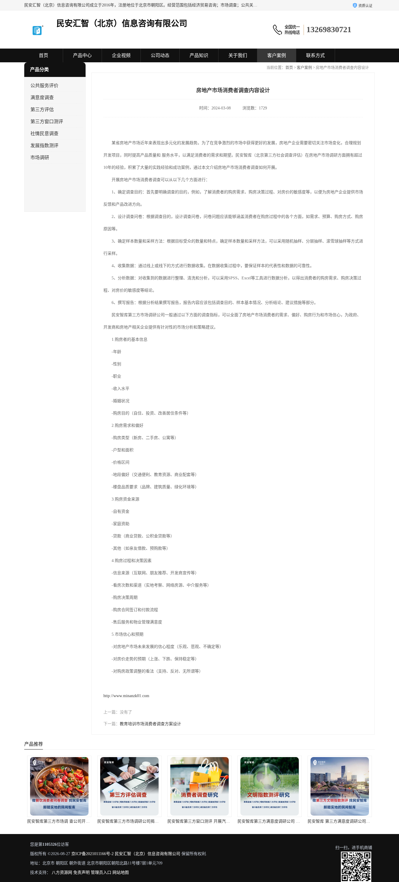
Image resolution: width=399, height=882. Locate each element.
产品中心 (82, 55)
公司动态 (160, 55)
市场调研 (39, 157)
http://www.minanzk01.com (126, 696)
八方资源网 (62, 872)
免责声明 (81, 872)
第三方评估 (42, 109)
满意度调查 (42, 97)
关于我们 (237, 55)
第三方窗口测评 (46, 121)
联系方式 (315, 55)
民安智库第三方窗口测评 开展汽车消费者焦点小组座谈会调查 (217, 821)
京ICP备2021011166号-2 (92, 854)
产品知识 (199, 55)
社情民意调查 (44, 133)
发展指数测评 (44, 145)
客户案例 (276, 55)
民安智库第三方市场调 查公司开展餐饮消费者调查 (66, 821)
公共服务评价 (44, 85)
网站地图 (120, 872)
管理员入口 (101, 872)
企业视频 (121, 55)
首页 (43, 55)
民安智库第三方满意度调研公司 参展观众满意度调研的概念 (285, 821)
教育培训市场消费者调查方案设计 (150, 724)
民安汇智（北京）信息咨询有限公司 (147, 854)
